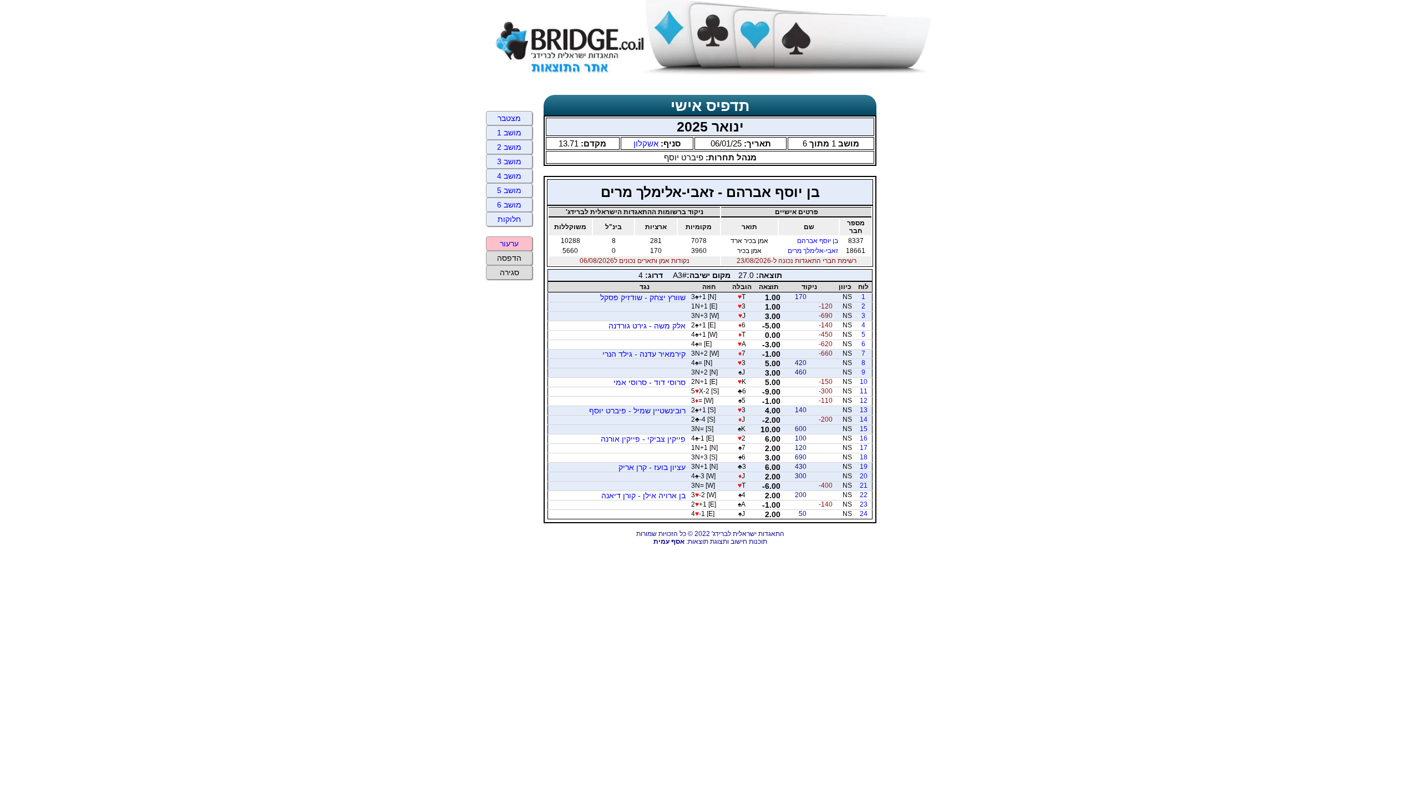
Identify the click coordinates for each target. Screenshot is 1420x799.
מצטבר (509, 118)
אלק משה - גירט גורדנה (647, 325)
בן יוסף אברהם (817, 241)
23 (864, 504)
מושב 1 (509, 132)
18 (864, 457)
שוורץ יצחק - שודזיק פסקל (643, 297)
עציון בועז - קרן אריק (652, 467)
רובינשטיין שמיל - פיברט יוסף (637, 410)
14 (864, 419)
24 (864, 514)
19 (864, 467)
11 (864, 391)
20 (864, 476)
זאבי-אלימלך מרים (813, 251)
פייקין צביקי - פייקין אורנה (643, 438)
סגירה (509, 272)
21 (864, 485)
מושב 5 (509, 190)
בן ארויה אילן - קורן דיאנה (643, 495)
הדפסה (509, 258)
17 (864, 448)
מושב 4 (509, 175)
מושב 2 (509, 147)
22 (864, 495)
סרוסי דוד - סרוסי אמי (649, 382)
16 (864, 438)
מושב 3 (509, 161)
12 (864, 400)
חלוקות (509, 219)
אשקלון (645, 143)
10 (864, 382)
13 (864, 410)
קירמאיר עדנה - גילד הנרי (644, 354)
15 (864, 429)
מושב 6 (509, 204)
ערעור (509, 243)
